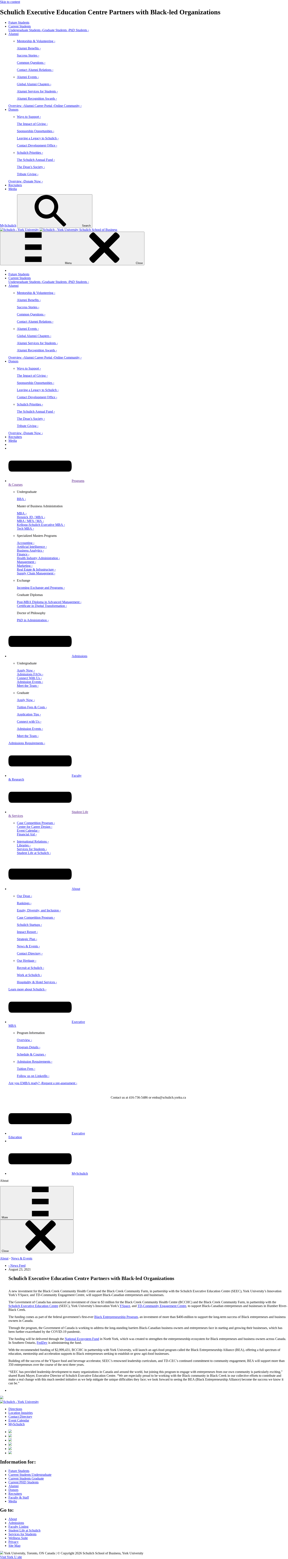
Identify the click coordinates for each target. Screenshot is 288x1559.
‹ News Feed (17, 1265)
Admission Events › (30, 682)
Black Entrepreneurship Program (116, 1317)
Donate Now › (33, 181)
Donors (13, 109)
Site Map (14, 1545)
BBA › (21, 499)
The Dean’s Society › (31, 167)
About (76, 889)
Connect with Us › (29, 721)
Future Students (18, 22)
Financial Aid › (27, 834)
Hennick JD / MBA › (31, 517)
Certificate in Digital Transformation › (42, 606)
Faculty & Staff (18, 1497)
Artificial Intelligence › (32, 546)
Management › (26, 562)
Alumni (13, 34)
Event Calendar (18, 1420)
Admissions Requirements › (26, 743)
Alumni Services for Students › (37, 91)
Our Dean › (24, 896)
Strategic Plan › (27, 939)
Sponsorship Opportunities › (35, 131)
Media (12, 189)
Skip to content (10, 2)
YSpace (125, 1306)
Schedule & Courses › (31, 1054)
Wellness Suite (18, 1538)
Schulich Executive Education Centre (33, 1306)
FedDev (42, 1342)
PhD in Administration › (33, 620)
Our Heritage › (26, 960)
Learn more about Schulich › (27, 989)
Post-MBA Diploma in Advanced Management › (49, 602)
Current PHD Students (23, 1482)
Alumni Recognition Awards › (37, 98)
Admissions (79, 656)
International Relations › (33, 841)
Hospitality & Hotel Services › (37, 982)
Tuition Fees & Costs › (32, 707)
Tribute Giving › (27, 174)
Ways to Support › (29, 116)
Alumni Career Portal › (39, 105)
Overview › (16, 105)
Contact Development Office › (37, 145)
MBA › (22, 513)
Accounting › (25, 543)
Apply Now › (26, 670)
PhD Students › (79, 30)
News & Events (21, 1258)
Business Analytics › (30, 550)
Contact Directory (20, 1416)
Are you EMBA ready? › (25, 1083)
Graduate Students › (55, 30)
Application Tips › (29, 714)
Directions (15, 1409)
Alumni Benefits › (29, 48)
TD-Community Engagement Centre (161, 1306)
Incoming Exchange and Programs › (41, 587)
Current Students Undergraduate (29, 1474)
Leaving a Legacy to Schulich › (38, 138)
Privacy (13, 1542)
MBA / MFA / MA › (30, 521)
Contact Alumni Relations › (35, 70)
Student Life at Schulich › (34, 853)
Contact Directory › (30, 953)
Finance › (23, 554)
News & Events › (28, 946)
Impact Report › (27, 932)
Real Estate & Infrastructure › (36, 569)
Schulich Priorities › (30, 152)
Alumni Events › (28, 77)
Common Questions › (31, 62)
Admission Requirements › (34, 1061)
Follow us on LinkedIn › (33, 1076)
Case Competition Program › (36, 823)
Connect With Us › (29, 678)
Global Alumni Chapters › (34, 84)
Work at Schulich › (29, 975)
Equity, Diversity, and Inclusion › (39, 910)
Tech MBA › (25, 528)
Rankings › (24, 903)
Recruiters (15, 185)
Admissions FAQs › (30, 674)
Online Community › (68, 105)
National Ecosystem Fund (82, 1339)
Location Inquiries (20, 1413)
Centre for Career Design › (34, 826)
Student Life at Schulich (24, 1530)
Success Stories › (28, 55)
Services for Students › (32, 849)
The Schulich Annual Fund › (36, 160)
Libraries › (24, 845)
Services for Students (22, 1534)
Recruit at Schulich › (30, 968)
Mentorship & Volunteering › (36, 41)
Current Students (19, 26)
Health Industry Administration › (38, 558)
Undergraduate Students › (25, 30)
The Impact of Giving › (32, 124)
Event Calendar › (28, 830)
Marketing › (24, 565)
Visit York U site (11, 1557)
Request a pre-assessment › (59, 1083)
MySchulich (8, 225)
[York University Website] (19, 1402)
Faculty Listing (18, 1526)
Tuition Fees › (26, 1069)
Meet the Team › (28, 685)
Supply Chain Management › (36, 573)
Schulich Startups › (29, 924)
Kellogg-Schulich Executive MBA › (41, 524)
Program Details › (28, 1047)
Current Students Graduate (26, 1478)
